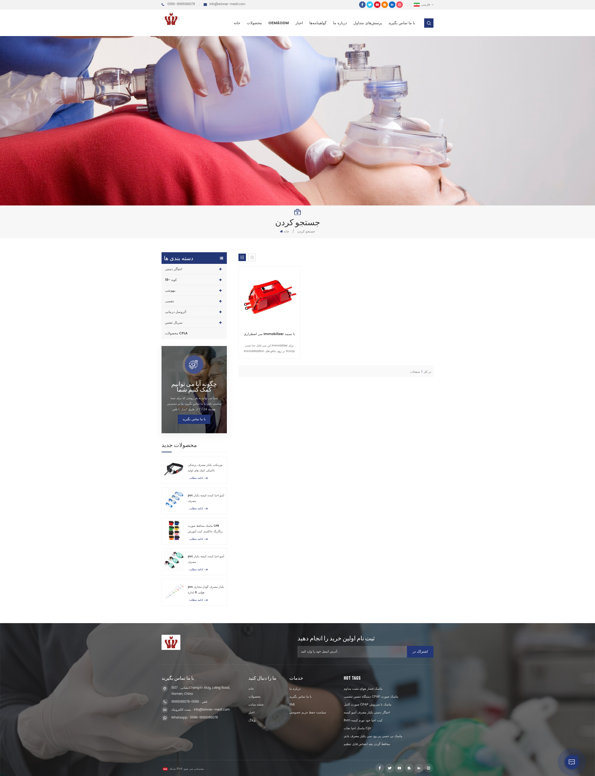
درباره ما (340, 23)
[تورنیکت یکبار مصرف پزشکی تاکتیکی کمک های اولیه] (174, 469)
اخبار (299, 23)
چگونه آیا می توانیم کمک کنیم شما (194, 386)
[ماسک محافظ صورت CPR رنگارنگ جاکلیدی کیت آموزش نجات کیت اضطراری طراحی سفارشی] (174, 530)
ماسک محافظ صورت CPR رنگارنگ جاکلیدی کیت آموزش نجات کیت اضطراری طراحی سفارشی (205, 529)
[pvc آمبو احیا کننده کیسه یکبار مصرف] (174, 499)
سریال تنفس (173, 322)
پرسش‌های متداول (367, 23)
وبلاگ (251, 720)
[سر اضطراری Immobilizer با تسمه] (269, 297)
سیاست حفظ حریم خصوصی (307, 712)
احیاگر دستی (173, 269)
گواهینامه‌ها (318, 23)
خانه (237, 23)
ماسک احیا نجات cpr (357, 728)
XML (292, 704)
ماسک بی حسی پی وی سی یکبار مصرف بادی (373, 736)
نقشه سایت (256, 704)
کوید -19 (171, 279)
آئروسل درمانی (175, 312)
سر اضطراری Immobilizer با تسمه (269, 334)
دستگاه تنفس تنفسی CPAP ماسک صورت (371, 696)
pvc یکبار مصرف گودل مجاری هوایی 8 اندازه (206, 590)
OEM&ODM (278, 23)
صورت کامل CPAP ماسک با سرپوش (367, 704)
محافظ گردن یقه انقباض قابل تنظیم (367, 744)
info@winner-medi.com (227, 4)
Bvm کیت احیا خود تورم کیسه (363, 720)
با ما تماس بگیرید (401, 23)
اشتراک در (420, 652)
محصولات (254, 23)
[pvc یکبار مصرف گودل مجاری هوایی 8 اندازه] (174, 591)
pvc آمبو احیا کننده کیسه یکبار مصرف (206, 498)
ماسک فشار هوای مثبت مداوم (363, 688)
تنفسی (169, 301)
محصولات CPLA (176, 333)
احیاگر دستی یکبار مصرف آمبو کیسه (367, 712)
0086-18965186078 (181, 4)
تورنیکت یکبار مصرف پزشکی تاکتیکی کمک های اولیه (205, 468)
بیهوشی (170, 290)
